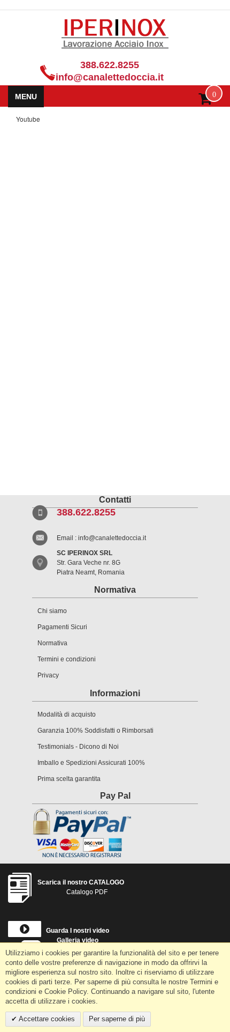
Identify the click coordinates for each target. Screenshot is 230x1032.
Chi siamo (52, 611)
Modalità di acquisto (66, 714)
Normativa (52, 643)
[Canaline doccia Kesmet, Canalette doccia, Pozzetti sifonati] (115, 33)
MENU (26, 96)
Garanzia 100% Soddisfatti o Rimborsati (95, 730)
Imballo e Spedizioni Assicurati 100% (91, 762)
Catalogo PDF (80, 887)
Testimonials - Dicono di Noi (78, 746)
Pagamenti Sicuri (62, 627)
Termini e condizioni (66, 659)
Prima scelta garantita (69, 779)
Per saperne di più (117, 1019)
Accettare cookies (46, 1019)
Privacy (48, 675)
